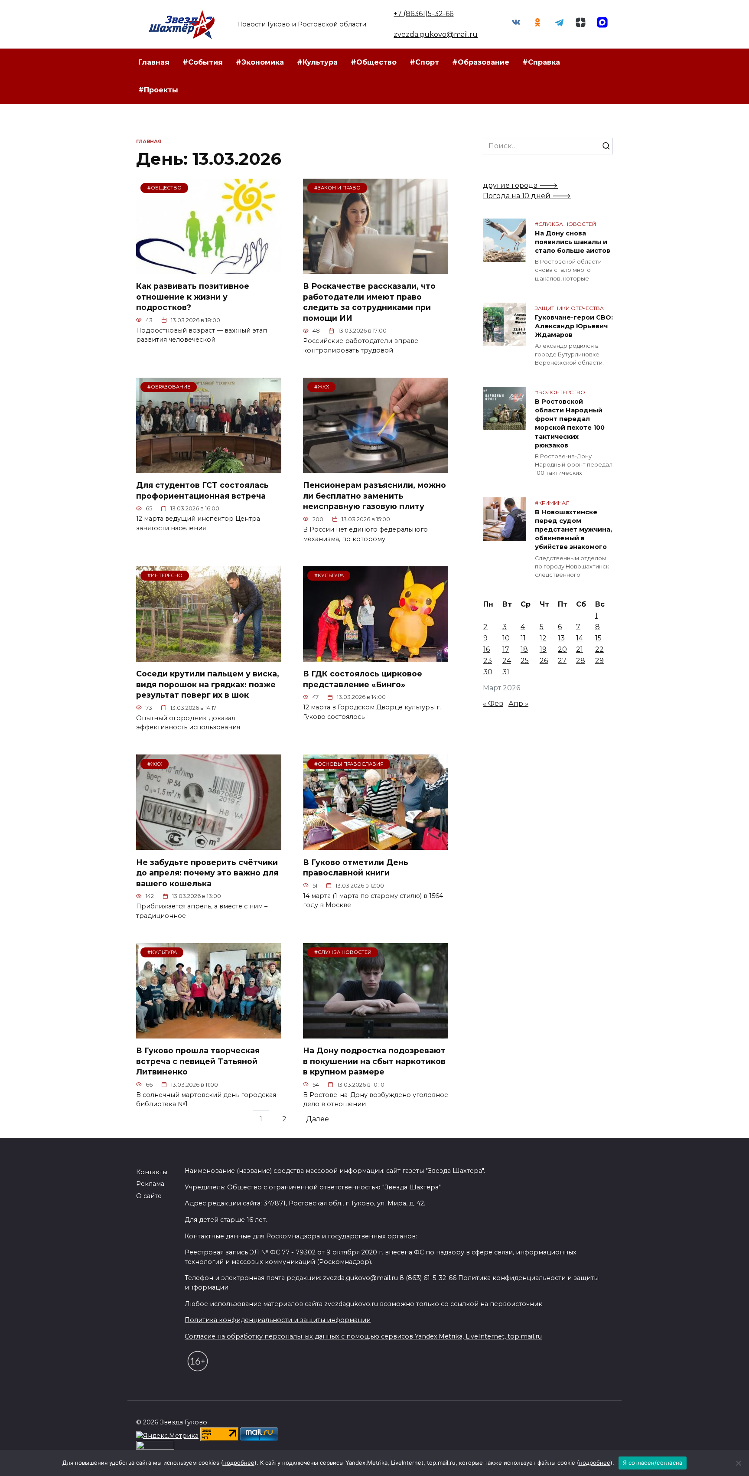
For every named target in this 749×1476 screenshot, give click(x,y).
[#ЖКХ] (375, 468)
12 (543, 638)
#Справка (541, 62)
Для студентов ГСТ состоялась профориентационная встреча (202, 490)
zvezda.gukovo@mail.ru (436, 34)
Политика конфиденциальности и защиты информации (278, 1320)
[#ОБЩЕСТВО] (208, 269)
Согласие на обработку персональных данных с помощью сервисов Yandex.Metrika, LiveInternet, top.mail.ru (363, 1336)
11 (523, 638)
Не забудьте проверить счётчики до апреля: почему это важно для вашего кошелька (207, 872)
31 (505, 672)
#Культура (317, 62)
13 (561, 638)
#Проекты (158, 90)
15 (598, 638)
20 (562, 649)
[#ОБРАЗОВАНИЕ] (208, 468)
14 (579, 638)
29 (599, 660)
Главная (153, 62)
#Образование (480, 62)
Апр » (518, 703)
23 (487, 660)
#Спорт (424, 62)
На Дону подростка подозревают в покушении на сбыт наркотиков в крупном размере (374, 1061)
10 (506, 638)
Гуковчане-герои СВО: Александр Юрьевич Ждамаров (574, 326)
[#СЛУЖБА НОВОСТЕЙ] (375, 1033)
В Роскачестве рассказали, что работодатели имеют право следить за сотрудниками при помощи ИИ (369, 302)
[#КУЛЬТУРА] (375, 656)
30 (487, 672)
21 (579, 649)
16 (486, 649)
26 (544, 660)
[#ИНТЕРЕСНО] (208, 656)
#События (202, 62)
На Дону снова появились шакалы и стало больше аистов (572, 242)
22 (599, 649)
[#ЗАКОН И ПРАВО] (375, 269)
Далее (317, 1119)
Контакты (151, 1172)
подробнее (238, 1462)
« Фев (493, 703)
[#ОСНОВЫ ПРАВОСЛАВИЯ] (375, 844)
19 (543, 649)
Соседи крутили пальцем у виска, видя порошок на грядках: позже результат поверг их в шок (207, 684)
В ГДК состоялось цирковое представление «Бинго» (362, 679)
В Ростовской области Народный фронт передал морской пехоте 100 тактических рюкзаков (570, 423)
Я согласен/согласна (653, 1462)
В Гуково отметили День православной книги (355, 867)
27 (562, 660)
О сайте (149, 1196)
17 (505, 649)
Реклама (150, 1184)
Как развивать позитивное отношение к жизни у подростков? (192, 296)
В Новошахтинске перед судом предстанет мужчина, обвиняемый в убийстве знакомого (573, 529)
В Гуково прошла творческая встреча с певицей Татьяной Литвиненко (198, 1061)
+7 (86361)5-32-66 (423, 14)
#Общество (374, 62)
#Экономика (260, 62)
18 (524, 649)
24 (506, 660)
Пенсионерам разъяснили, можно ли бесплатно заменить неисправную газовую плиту (374, 495)
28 (580, 660)
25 (525, 660)
